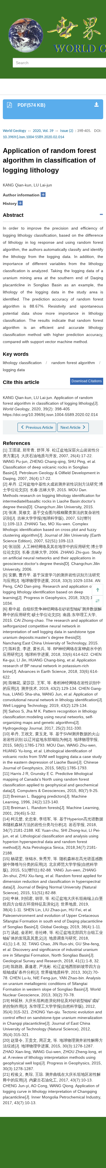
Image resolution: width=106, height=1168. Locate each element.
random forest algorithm (73, 362)
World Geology (14, 131)
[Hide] (97, 601)
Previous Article (39, 427)
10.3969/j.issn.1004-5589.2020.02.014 (33, 137)
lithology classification (22, 362)
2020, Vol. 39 (43, 131)
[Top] (97, 589)
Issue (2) (66, 131)
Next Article (71, 427)
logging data (14, 369)
